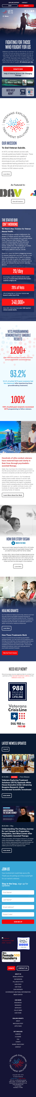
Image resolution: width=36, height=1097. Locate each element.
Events (18, 1042)
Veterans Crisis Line (17, 677)
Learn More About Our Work (12, 495)
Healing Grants (18, 1018)
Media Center (18, 994)
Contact (24, 2)
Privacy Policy (14, 1078)
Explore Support (14, 2)
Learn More (6, 174)
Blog (11, 826)
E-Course (18, 1036)
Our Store (18, 1013)
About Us (18, 974)
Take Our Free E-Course (10, 653)
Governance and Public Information (18, 992)
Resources (18, 1002)
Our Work (18, 1000)
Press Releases (25, 777)
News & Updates (18, 976)
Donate (26, 5)
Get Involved (18, 1031)
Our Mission (18, 979)
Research (18, 1005)
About (18, 1021)
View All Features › (18, 201)
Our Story (18, 984)
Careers (18, 1034)
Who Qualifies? (18, 1023)
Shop (9, 5)
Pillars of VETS (18, 982)
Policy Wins (18, 1010)
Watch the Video (20, 543)
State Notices (22, 1078)
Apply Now (18, 1026)
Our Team (18, 987)
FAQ (18, 1039)
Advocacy (18, 1008)
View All (5, 749)
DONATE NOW (18, 69)
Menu (6, 16)
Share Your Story (18, 1044)
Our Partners (18, 989)
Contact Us (22, 968)
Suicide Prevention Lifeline (20, 676)
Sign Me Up (18, 922)
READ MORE (6, 795)
